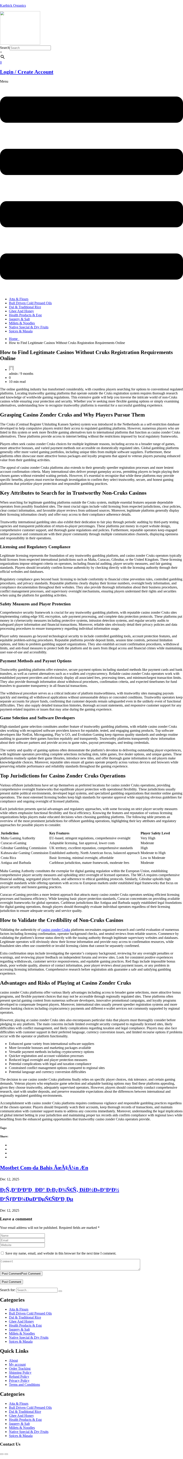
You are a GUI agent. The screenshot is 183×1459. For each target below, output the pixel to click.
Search (5, 48)
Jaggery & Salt (19, 319)
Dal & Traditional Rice (25, 307)
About (13, 1360)
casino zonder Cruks (55, 930)
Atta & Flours (18, 299)
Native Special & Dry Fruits (28, 327)
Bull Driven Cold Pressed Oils (30, 303)
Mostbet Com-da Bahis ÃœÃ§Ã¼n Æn (44, 1168)
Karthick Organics (13, 5)
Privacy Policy (19, 1380)
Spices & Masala (21, 331)
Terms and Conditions (24, 1384)
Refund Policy (19, 1376)
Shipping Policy (20, 1372)
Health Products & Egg (25, 315)
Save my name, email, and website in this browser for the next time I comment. (60, 1253)
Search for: (7, 1290)
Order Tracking (20, 1368)
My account (17, 1364)
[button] (91, 186)
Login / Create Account (26, 72)
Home (14, 339)
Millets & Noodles (22, 323)
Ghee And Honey (21, 311)
